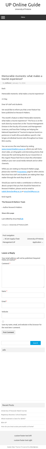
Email (4, 301)
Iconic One (11, 447)
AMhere (8, 83)
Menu (23, 17)
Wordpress (34, 447)
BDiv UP (4, 422)
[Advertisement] (23, 46)
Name (4, 291)
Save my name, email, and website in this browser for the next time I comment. (22, 326)
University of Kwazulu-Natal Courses (14, 411)
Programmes (22, 172)
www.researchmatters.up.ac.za (13, 149)
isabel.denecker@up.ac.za (12, 191)
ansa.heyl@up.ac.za (31, 191)
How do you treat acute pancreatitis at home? (17, 426)
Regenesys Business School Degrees (14, 414)
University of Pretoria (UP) (18, 225)
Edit (21, 219)
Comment (6, 263)
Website (5, 312)
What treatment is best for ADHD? (13, 418)
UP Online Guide (23, 4)
